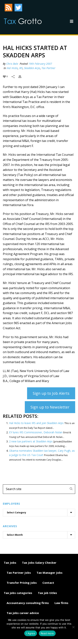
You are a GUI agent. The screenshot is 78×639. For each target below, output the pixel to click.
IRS (21, 68)
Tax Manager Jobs (49, 572)
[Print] (21, 76)
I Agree (30, 633)
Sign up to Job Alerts (51, 393)
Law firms (61, 603)
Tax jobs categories (18, 593)
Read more (47, 633)
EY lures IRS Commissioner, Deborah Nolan (35, 432)
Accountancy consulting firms (28, 603)
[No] (73, 627)
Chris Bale (12, 63)
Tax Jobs (10, 562)
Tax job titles (47, 593)
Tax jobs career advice (23, 613)
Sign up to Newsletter (49, 407)
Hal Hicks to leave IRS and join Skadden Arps (36, 423)
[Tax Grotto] (23, 21)
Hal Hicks (12, 68)
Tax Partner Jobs (19, 572)
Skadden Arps (32, 68)
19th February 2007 (40, 63)
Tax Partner (48, 68)
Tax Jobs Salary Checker (39, 562)
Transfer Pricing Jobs (22, 582)
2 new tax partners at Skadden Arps (31, 441)
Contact (48, 582)
